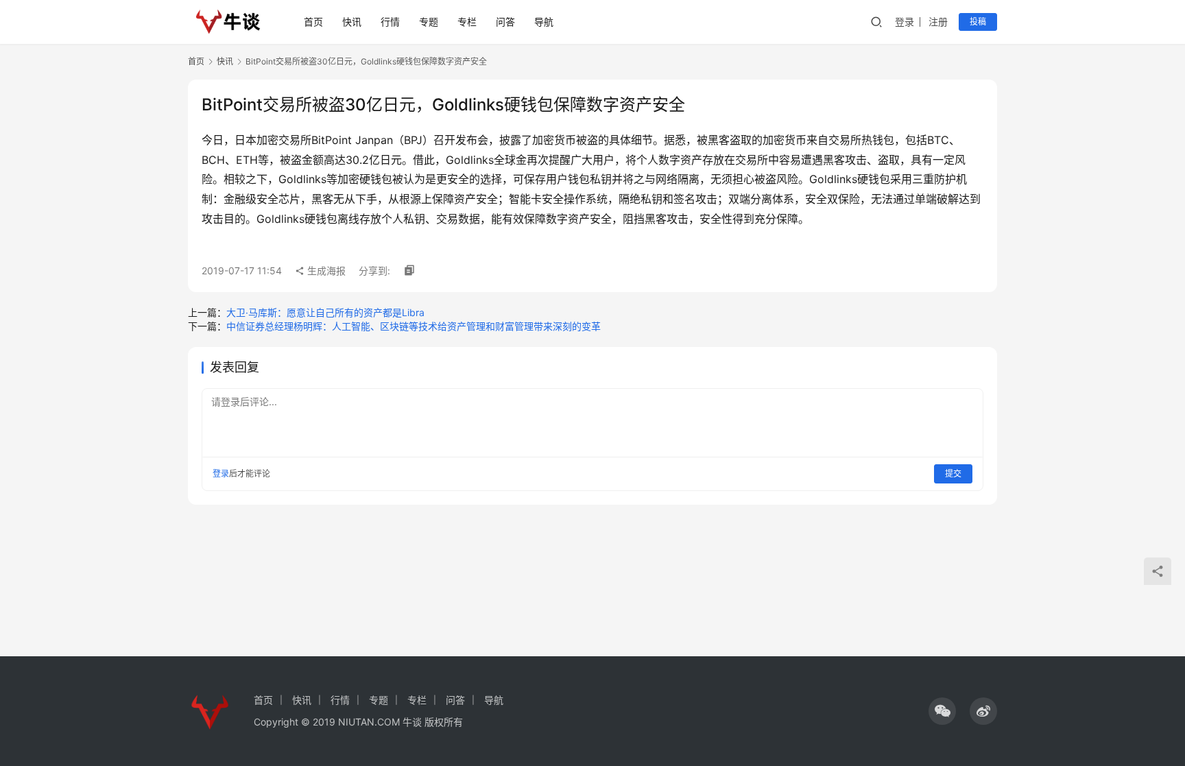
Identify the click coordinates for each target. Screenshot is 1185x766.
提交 (953, 473)
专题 (428, 21)
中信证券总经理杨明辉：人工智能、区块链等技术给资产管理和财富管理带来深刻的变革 (413, 326)
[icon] (942, 711)
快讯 (351, 21)
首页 (313, 21)
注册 (938, 21)
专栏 (467, 21)
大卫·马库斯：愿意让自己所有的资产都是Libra (325, 312)
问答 (505, 21)
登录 (904, 21)
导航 (543, 21)
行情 (390, 21)
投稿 (978, 21)
